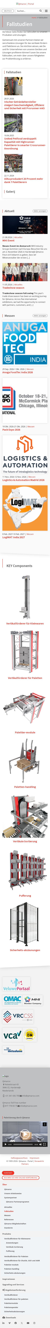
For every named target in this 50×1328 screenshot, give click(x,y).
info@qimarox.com (30, 1095)
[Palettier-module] (25, 685)
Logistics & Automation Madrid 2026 (23, 480)
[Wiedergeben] (5, 1144)
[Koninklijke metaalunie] (13, 1048)
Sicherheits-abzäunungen (25, 950)
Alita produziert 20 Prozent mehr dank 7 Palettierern (23, 180)
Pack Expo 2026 (11, 429)
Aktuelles (18, 237)
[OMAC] (12, 997)
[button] (25, 1134)
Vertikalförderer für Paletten (25, 678)
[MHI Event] (25, 225)
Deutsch (8, 11)
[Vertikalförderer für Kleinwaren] (25, 576)
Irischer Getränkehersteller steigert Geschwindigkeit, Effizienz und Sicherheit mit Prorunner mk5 (24, 105)
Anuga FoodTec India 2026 (17, 372)
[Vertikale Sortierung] (25, 794)
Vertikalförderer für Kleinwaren (25, 623)
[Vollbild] (44, 1144)
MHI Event (8, 240)
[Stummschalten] (40, 1144)
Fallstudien (13, 72)
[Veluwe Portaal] (16, 979)
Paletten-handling (25, 787)
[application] (25, 1134)
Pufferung (25, 895)
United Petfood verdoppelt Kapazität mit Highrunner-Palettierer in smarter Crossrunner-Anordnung (25, 143)
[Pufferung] (25, 848)
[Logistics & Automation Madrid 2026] (25, 436)
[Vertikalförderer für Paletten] (25, 630)
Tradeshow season (13, 287)
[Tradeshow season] (25, 272)
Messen (30, 369)
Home (34, 17)
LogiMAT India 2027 (13, 537)
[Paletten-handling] (25, 739)
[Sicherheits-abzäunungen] (25, 902)
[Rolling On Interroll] (30, 1030)
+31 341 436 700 (12, 1095)
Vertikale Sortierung (25, 841)
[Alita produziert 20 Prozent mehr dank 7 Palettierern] (13, 155)
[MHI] (33, 997)
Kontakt (8, 1173)
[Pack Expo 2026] (25, 379)
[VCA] (12, 1032)
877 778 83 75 (11, 1106)
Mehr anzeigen (40, 211)
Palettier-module (25, 732)
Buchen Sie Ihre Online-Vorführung (20, 1178)
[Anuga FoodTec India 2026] (25, 322)
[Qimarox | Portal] (25, 4)
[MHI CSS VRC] (18, 1012)
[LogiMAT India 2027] (25, 487)
